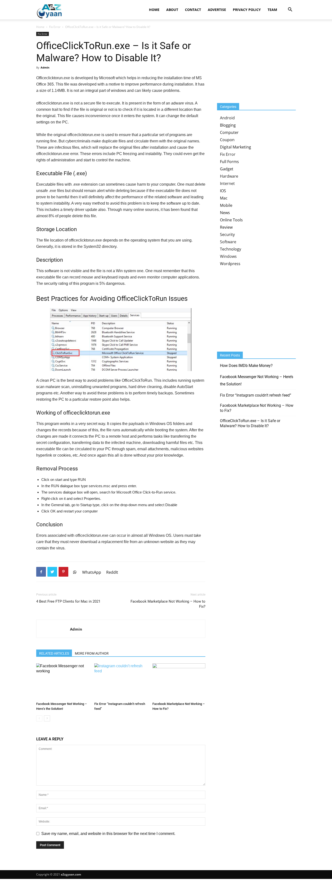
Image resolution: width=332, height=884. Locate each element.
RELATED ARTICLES (54, 653)
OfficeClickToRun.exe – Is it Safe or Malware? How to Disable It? (250, 423)
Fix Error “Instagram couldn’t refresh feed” (255, 395)
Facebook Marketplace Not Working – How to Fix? (168, 604)
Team (272, 9)
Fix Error (55, 27)
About (172, 9)
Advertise (217, 9)
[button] (290, 10)
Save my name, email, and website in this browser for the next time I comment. (108, 834)
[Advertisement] (253, 62)
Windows (228, 256)
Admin (45, 67)
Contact (193, 9)
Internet (227, 183)
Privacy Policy (247, 9)
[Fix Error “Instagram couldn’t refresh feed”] (120, 681)
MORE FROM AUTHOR (92, 653)
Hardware (229, 176)
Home (154, 9)
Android (227, 118)
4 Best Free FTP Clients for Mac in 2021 (68, 601)
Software (228, 241)
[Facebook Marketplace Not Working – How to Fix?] (178, 681)
